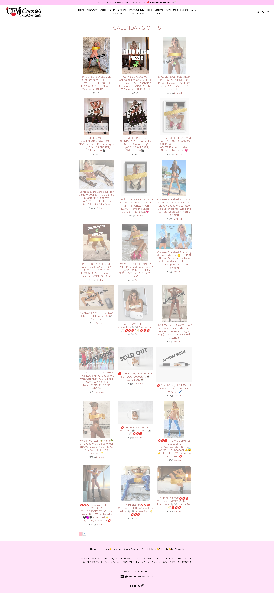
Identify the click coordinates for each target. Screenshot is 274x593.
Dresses (103, 10)
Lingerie (122, 10)
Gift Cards (156, 13)
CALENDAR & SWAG (138, 13)
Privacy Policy (142, 562)
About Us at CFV (159, 562)
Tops (149, 10)
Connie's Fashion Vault (139, 571)
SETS (193, 10)
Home (81, 10)
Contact (117, 549)
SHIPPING (174, 562)
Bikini (112, 10)
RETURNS (186, 562)
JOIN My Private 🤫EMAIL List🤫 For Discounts (162, 549)
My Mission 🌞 (105, 549)
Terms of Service (112, 562)
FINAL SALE (119, 13)
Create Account (131, 549)
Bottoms (158, 10)
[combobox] (259, 11)
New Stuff (92, 10)
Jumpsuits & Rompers (177, 10)
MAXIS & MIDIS (136, 10)
